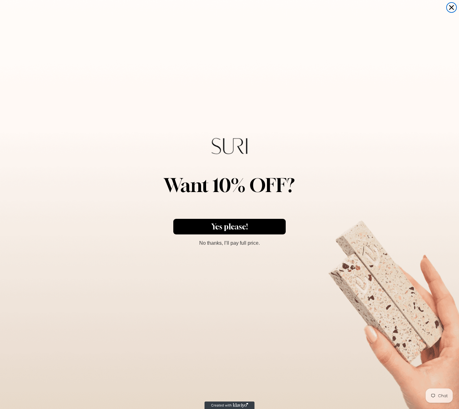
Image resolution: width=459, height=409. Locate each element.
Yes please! (229, 226)
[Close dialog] (452, 7)
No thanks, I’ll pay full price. (229, 242)
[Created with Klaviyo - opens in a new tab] (229, 405)
